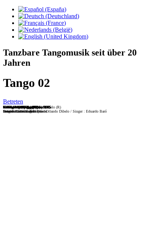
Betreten (13, 101)
